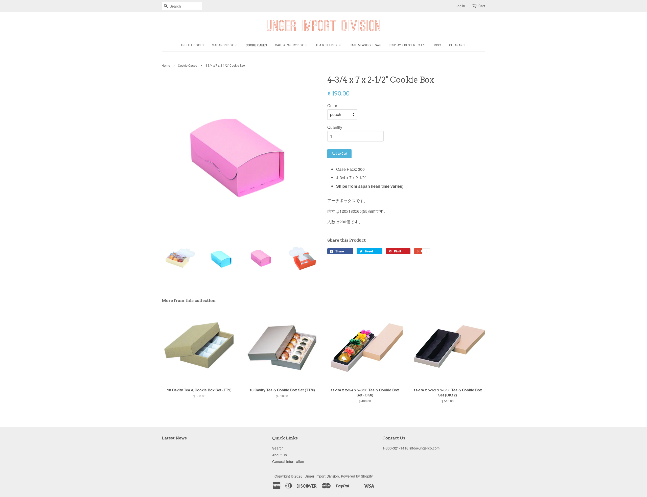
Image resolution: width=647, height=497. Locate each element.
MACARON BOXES (224, 45)
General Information (288, 461)
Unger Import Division (322, 476)
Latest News (174, 438)
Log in (460, 6)
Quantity (334, 127)
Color (332, 105)
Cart (481, 6)
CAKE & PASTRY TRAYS (365, 45)
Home (166, 65)
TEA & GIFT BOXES (328, 45)
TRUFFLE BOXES (192, 45)
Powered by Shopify (357, 476)
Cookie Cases (187, 65)
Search (278, 448)
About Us (279, 454)
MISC (437, 45)
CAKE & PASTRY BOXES (291, 45)
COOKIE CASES (256, 45)
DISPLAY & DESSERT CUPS (407, 45)
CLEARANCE (457, 45)
